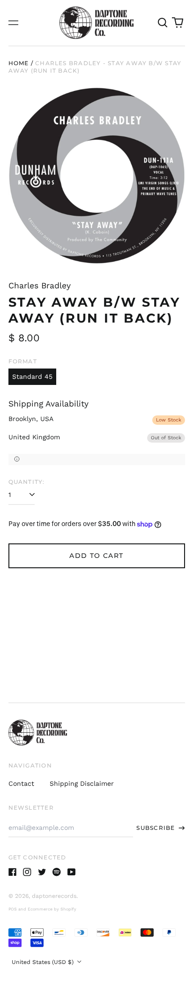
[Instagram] (27, 872)
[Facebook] (12, 872)
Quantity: (26, 481)
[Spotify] (56, 872)
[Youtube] (71, 872)
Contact (21, 783)
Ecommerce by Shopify (52, 909)
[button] (163, 22)
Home (18, 63)
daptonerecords (54, 896)
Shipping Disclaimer (82, 783)
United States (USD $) (43, 962)
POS (12, 909)
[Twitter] (42, 872)
